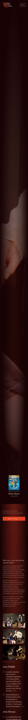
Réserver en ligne (13, 519)
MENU (22, 5)
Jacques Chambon (13, 511)
